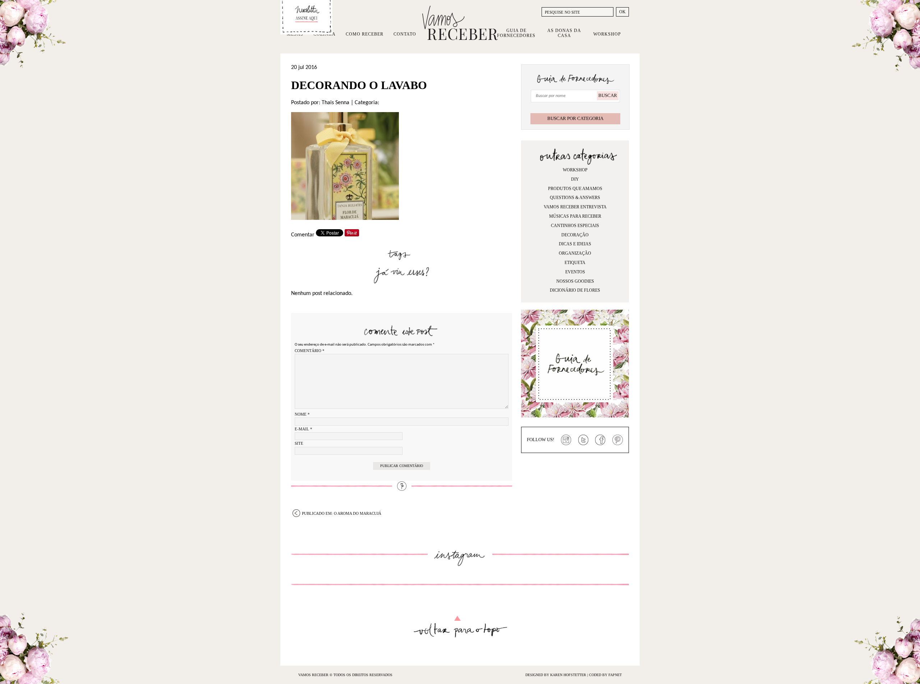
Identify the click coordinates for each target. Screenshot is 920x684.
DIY (575, 179)
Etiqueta (575, 262)
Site (299, 443)
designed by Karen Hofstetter (556, 675)
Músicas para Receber (575, 216)
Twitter (583, 440)
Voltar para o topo (460, 626)
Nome (302, 414)
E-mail (303, 429)
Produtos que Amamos (575, 188)
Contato (405, 34)
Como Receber (364, 34)
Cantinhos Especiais (575, 225)
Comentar (302, 235)
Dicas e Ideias (575, 243)
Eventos (575, 271)
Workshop (607, 34)
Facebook (600, 440)
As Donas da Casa (564, 33)
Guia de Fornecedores (516, 33)
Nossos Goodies (575, 281)
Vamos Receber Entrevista (575, 206)
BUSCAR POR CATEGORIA (575, 118)
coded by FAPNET (605, 675)
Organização (575, 253)
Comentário (310, 350)
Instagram (566, 440)
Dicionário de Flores (575, 290)
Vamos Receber (460, 23)
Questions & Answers (575, 197)
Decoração (575, 234)
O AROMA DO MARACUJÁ (341, 513)
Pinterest (617, 440)
